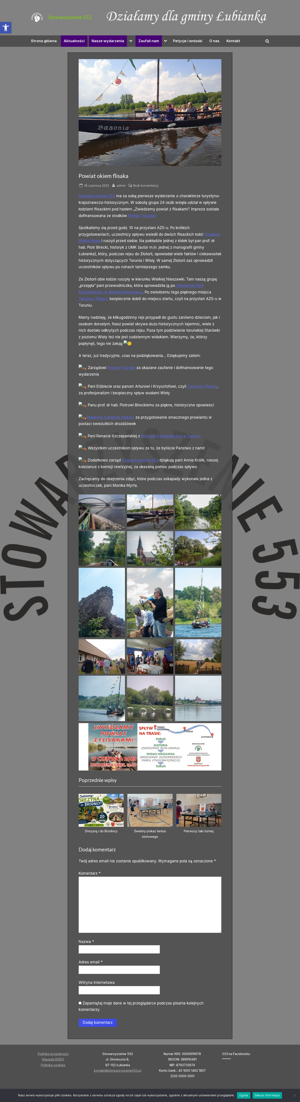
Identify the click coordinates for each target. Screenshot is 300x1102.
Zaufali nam (148, 41)
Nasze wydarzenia (108, 41)
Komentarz (90, 873)
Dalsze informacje (267, 1095)
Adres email (91, 962)
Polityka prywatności (53, 1054)
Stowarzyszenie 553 (70, 17)
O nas (214, 41)
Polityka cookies (53, 1065)
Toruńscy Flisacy (93, 299)
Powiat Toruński (142, 216)
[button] (5, 27)
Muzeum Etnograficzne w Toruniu (171, 436)
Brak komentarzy (146, 185)
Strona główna (44, 41)
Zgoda (243, 1095)
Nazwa (86, 941)
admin (121, 185)
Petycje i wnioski (187, 41)
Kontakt (233, 41)
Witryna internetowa (97, 982)
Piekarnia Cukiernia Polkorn (110, 417)
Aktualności (74, 41)
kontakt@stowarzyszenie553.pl (117, 1070)
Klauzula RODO (53, 1059)
